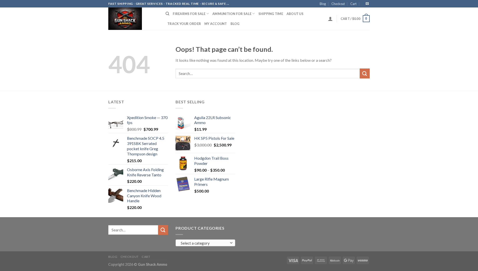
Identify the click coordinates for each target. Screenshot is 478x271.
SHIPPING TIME (270, 14)
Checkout (338, 4)
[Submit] (365, 73)
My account (215, 24)
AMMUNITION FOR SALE (231, 14)
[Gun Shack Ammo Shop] (133, 18)
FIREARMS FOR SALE (189, 14)
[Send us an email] (367, 3)
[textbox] (204, 243)
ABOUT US (295, 14)
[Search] (167, 13)
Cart (353, 4)
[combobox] (205, 242)
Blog (323, 4)
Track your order (184, 24)
